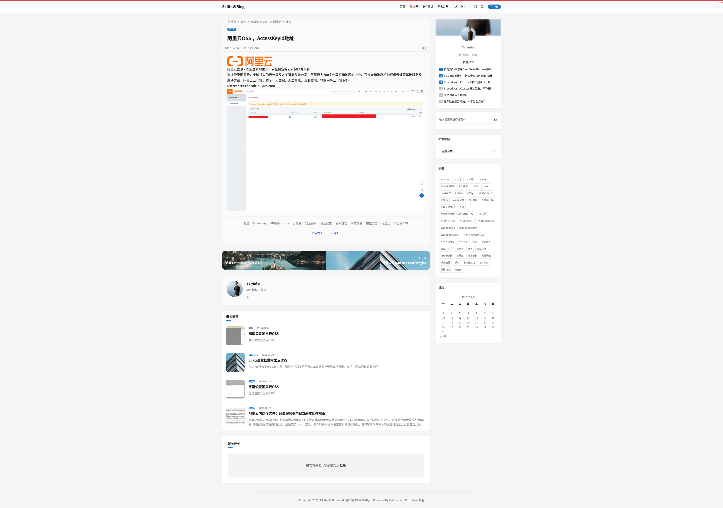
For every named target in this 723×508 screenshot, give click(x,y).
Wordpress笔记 (450, 235)
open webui (448, 207)
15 (484, 318)
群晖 (251, 328)
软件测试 (428, 6)
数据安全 (372, 223)
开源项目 (459, 249)
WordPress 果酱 (414, 500)
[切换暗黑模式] (475, 6)
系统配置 (445, 262)
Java (485, 186)
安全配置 (326, 223)
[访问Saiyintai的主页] (468, 34)
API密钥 (275, 223)
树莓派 (460, 255)
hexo (476, 186)
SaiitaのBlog (233, 6)
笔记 (243, 21)
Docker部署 (448, 186)
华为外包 (463, 242)
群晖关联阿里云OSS (264, 333)
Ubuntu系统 (448, 221)
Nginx (444, 200)
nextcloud (485, 193)
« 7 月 (442, 336)
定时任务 (486, 242)
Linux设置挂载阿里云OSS (268, 360)
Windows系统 (486, 221)
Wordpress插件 (468, 228)
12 (459, 318)
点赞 (318, 233)
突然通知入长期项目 (456, 95)
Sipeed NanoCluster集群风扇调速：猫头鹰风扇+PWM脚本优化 (469, 82)
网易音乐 (443, 6)
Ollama (472, 200)
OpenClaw (488, 200)
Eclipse (463, 186)
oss (286, 223)
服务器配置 (446, 255)
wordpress (448, 228)
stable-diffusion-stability (457, 214)
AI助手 (458, 179)
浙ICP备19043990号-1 (358, 500)
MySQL (470, 193)
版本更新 (472, 255)
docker (482, 179)
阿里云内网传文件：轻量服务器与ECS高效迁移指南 (287, 413)
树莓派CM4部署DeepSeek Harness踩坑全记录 (469, 69)
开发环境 (445, 249)
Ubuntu (253, 355)
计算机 (254, 21)
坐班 (475, 242)
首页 (402, 6)
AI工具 (469, 179)
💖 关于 (413, 6)
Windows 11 (467, 221)
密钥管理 (341, 223)
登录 (495, 6)
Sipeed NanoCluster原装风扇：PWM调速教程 (469, 88)
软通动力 (445, 269)
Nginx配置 (458, 200)
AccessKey (259, 223)
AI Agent (446, 179)
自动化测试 (469, 262)
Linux (458, 193)
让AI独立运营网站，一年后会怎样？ (465, 101)
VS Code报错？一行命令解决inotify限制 (468, 75)
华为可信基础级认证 (474, 235)
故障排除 (481, 249)
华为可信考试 (448, 242)
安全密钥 (311, 223)
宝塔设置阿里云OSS (264, 386)
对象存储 (356, 223)
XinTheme (395, 500)
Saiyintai (253, 283)
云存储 (297, 223)
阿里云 (277, 21)
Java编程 (446, 193)
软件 (266, 21)
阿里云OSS (401, 223)
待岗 (470, 249)
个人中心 (457, 6)
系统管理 (486, 255)
